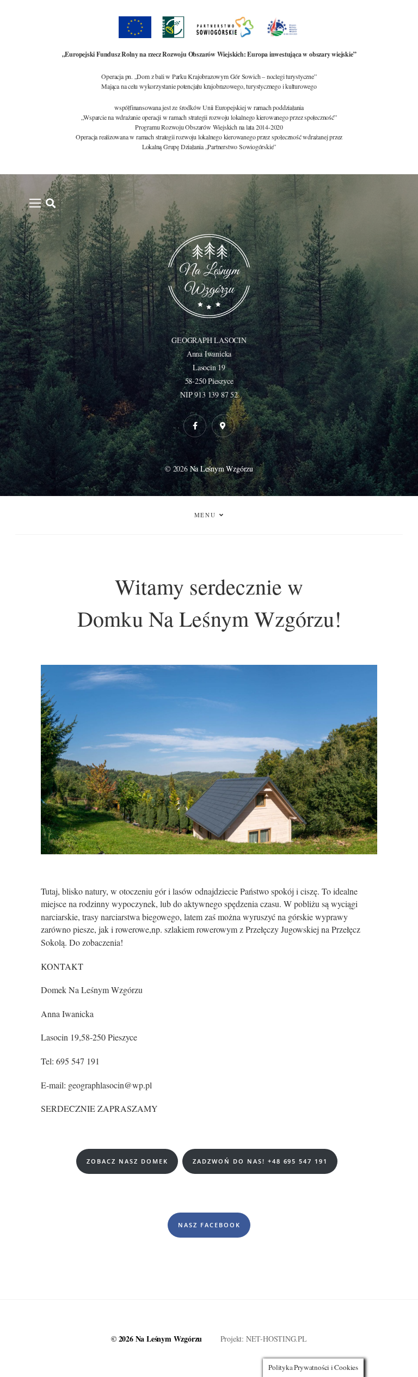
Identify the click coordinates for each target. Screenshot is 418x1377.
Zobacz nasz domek (127, 1161)
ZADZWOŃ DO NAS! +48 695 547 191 (260, 1161)
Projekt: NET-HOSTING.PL (263, 1338)
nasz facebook (209, 1225)
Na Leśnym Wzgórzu (221, 468)
